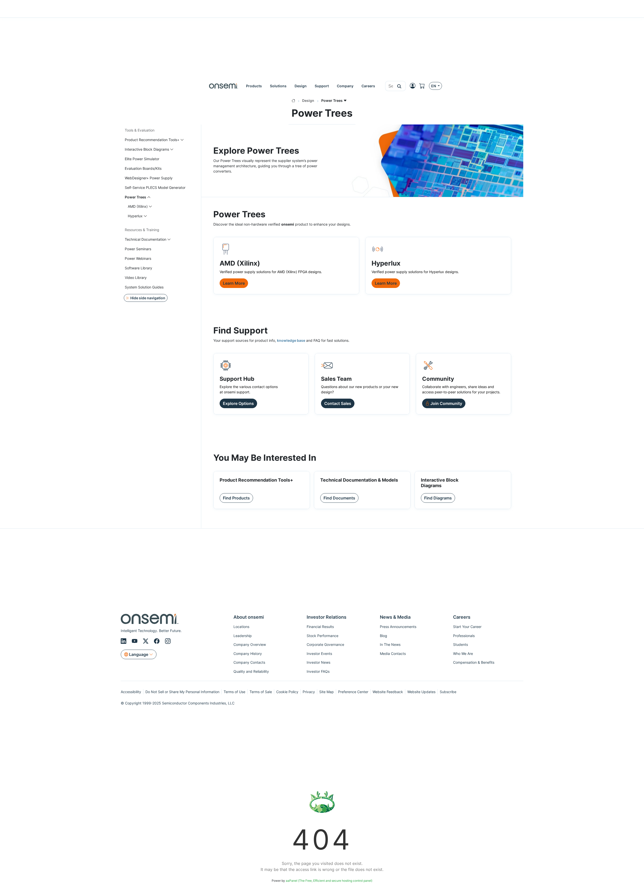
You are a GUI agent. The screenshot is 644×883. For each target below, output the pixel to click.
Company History (247, 653)
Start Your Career (467, 626)
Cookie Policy (287, 692)
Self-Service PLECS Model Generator (155, 187)
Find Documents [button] (339, 497)
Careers (461, 617)
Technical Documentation (145, 239)
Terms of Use (234, 692)
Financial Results (320, 626)
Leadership (242, 636)
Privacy (309, 692)
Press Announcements (398, 626)
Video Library (136, 277)
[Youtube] (135, 641)
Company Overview (249, 644)
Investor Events (319, 653)
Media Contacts (393, 653)
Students (460, 644)
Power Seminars (138, 249)
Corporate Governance (325, 644)
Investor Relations (326, 617)
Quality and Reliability (251, 671)
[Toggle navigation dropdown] (182, 139)
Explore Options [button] (238, 403)
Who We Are (463, 653)
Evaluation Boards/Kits (143, 168)
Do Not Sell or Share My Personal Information (182, 692)
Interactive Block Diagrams (147, 149)
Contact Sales (337, 403)
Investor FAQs (318, 671)
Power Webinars (138, 258)
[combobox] (389, 86)
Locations (241, 626)
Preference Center (353, 692)
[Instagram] (168, 641)
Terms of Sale (261, 692)
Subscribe (448, 692)
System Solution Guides (144, 287)
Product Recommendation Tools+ (152, 140)
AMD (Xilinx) (138, 206)
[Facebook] (157, 641)
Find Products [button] (236, 497)
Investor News (318, 662)
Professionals (464, 636)
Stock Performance (322, 636)
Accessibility (131, 692)
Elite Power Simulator (142, 159)
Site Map (326, 692)
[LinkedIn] (124, 641)
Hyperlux (135, 216)
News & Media (395, 617)
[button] (399, 86)
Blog (383, 636)
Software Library (138, 268)
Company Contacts (249, 662)
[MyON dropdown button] (414, 85)
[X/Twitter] (146, 641)
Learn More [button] (234, 283)
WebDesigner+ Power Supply (149, 178)
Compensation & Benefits (473, 662)
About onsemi (248, 617)
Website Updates (421, 692)
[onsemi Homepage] (223, 86)
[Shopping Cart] (424, 85)
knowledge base (291, 340)
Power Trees (135, 197)
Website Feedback (388, 692)
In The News (390, 644)
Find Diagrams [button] (438, 497)
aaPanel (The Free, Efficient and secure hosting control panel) (329, 880)
